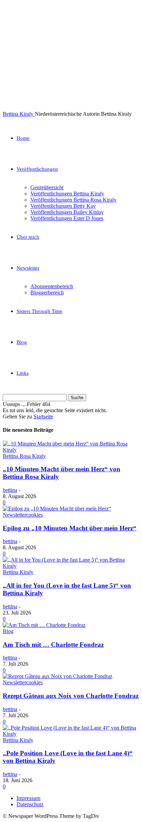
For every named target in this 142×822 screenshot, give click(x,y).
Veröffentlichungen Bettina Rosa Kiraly (73, 200)
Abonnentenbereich (51, 286)
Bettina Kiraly (18, 572)
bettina (10, 490)
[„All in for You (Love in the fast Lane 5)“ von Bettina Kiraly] (71, 566)
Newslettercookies (23, 515)
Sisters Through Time (39, 311)
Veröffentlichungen (37, 169)
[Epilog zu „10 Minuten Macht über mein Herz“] (57, 508)
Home (23, 138)
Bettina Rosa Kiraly (24, 456)
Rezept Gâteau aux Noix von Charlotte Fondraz (71, 695)
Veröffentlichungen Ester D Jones (66, 218)
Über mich (28, 237)
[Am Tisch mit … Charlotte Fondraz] (44, 625)
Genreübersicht (46, 187)
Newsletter (28, 268)
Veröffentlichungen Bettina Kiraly (67, 193)
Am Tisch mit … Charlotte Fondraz (53, 644)
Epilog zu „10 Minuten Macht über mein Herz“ (69, 528)
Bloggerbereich (47, 292)
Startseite (43, 416)
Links (23, 373)
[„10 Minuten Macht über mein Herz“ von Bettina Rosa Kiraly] (71, 450)
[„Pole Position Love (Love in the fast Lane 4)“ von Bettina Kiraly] (71, 734)
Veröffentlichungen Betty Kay (63, 206)
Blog (22, 342)
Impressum (28, 798)
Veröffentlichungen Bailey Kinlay (67, 212)
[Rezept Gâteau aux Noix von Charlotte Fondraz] (57, 676)
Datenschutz (30, 804)
